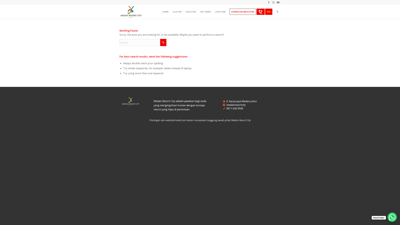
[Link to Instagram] (273, 2)
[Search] (277, 12)
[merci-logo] (131, 12)
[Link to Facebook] (268, 2)
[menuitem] (165, 12)
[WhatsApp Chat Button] (392, 217)
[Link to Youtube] (278, 2)
